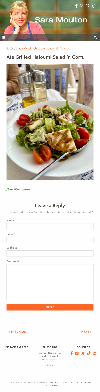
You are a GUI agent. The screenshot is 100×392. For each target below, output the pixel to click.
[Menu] (3, 37)
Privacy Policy (76, 382)
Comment (13, 261)
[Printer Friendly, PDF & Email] (17, 189)
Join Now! (50, 365)
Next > (86, 332)
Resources (54, 382)
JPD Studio (54, 386)
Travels (64, 48)
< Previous (17, 332)
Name (10, 220)
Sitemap (87, 382)
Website (12, 247)
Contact (64, 382)
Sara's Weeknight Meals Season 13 (37, 48)
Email (10, 234)
